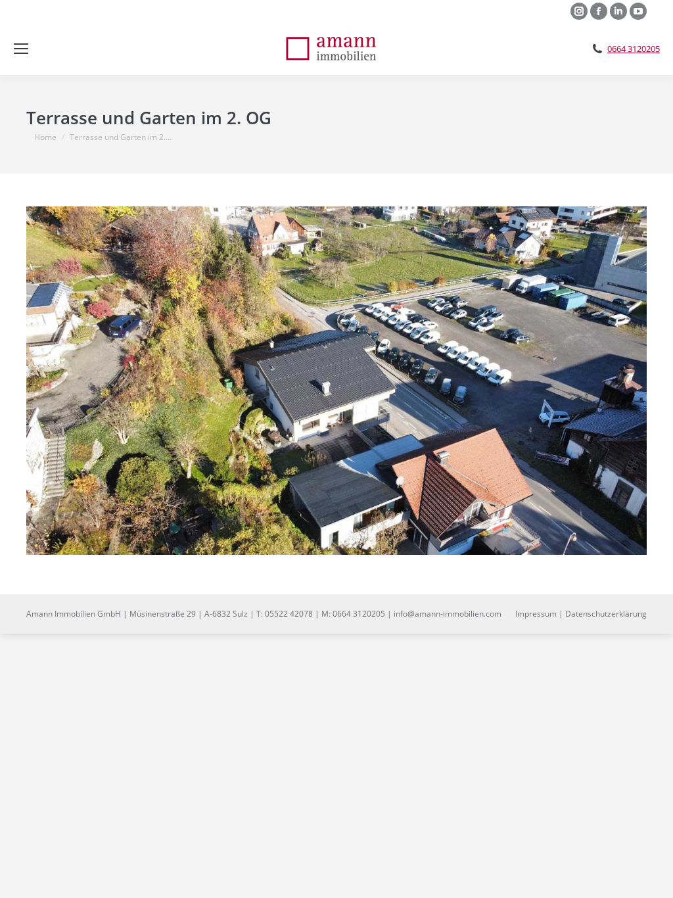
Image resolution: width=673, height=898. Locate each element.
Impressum (536, 613)
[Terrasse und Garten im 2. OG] (336, 380)
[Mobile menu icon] (21, 49)
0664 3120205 (633, 49)
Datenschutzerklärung (606, 613)
